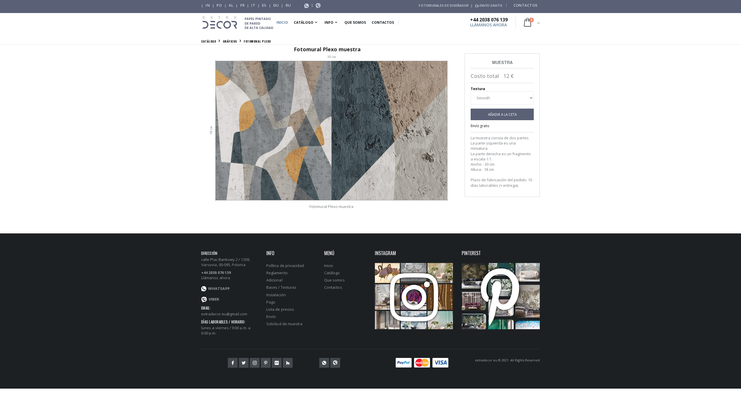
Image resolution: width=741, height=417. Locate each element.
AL (231, 5)
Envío (271, 316)
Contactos (525, 5)
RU (288, 5)
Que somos (355, 22)
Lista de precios (280, 309)
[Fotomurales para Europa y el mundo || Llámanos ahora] (318, 5)
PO (219, 5)
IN (208, 5)
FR (242, 5)
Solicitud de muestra (284, 323)
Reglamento (277, 272)
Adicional (274, 280)
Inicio (282, 22)
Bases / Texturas (281, 287)
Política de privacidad (285, 265)
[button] (532, 22)
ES (264, 5)
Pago (270, 302)
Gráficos (230, 41)
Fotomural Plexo (257, 41)
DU (276, 5)
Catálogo (303, 22)
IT (253, 5)
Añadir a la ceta (502, 114)
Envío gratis (480, 125)
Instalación (276, 294)
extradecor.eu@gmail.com (224, 314)
